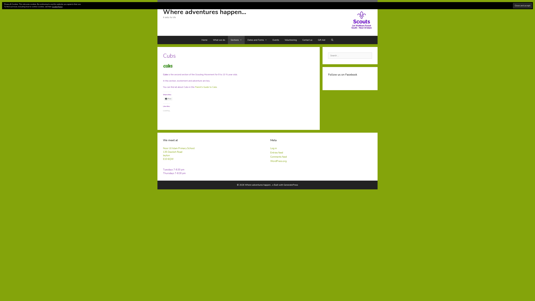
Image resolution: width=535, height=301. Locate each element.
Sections (235, 40)
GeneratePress (291, 185)
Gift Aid (321, 40)
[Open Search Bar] (332, 40)
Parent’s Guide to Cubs (206, 87)
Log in (273, 148)
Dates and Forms (255, 40)
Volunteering (291, 40)
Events (276, 40)
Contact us (307, 40)
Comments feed (278, 156)
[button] (361, 18)
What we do (219, 40)
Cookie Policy (57, 7)
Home (204, 40)
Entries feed (276, 152)
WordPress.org (278, 161)
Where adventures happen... (204, 12)
